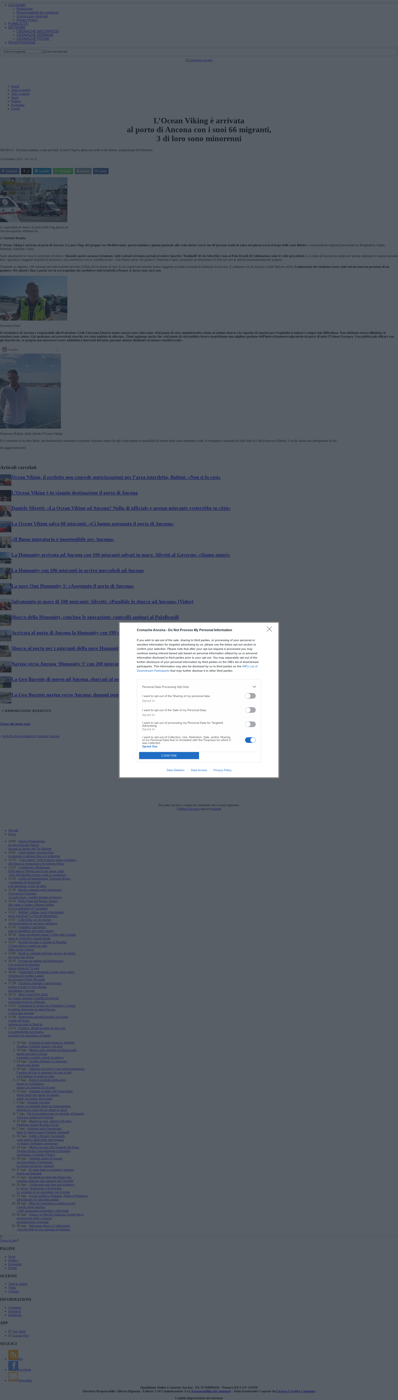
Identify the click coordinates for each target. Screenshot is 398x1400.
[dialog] (199, 700)
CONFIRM (169, 755)
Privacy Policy (223, 770)
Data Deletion (175, 770)
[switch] (250, 696)
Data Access (199, 770)
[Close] (271, 630)
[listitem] (199, 687)
